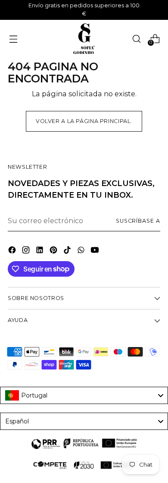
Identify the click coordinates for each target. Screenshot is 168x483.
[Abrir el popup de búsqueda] (136, 38)
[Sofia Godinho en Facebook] (13, 251)
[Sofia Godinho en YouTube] (95, 251)
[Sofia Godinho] (84, 38)
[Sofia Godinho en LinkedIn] (40, 251)
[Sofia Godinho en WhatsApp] (82, 251)
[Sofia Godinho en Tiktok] (68, 251)
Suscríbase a (138, 221)
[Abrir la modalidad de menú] (13, 38)
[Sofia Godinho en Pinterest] (54, 251)
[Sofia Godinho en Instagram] (27, 251)
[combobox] (84, 395)
